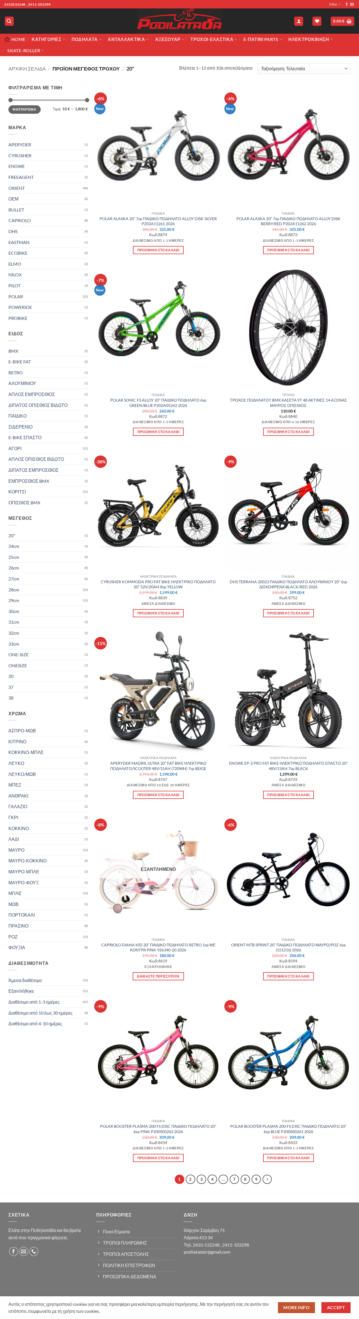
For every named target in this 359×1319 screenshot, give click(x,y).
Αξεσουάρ (168, 39)
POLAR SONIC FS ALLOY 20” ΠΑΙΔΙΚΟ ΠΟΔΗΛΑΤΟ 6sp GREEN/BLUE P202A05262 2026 (158, 403)
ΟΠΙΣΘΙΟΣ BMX (24, 502)
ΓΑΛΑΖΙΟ (17, 806)
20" (11, 535)
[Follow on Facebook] (346, 4)
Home (18, 39)
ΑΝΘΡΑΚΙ (18, 795)
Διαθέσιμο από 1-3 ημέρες (34, 1001)
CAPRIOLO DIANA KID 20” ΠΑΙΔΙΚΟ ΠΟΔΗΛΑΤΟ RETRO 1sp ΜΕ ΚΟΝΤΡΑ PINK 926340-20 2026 (158, 947)
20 (10, 676)
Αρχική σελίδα (27, 68)
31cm (13, 622)
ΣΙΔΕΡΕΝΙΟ (20, 426)
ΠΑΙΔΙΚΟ (17, 415)
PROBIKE (17, 318)
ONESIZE (17, 665)
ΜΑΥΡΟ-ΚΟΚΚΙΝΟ (27, 860)
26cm (13, 567)
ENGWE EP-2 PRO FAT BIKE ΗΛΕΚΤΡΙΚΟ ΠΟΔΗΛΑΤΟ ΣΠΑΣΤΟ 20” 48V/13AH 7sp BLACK (288, 766)
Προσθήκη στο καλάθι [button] (158, 250)
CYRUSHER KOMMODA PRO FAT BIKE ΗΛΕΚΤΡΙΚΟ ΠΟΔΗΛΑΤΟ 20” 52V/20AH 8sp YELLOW (158, 584)
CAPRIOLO (19, 220)
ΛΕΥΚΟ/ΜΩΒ (22, 774)
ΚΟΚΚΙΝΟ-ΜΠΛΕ (26, 752)
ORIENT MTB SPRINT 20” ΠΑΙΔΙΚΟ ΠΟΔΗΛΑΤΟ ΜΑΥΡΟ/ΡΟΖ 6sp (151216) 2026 (288, 947)
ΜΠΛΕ (15, 893)
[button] (9, 21)
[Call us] (33, 1251)
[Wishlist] (316, 21)
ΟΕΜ (13, 198)
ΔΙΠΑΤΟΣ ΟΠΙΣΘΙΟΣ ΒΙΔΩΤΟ (38, 405)
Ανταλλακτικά (126, 39)
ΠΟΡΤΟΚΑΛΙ (21, 914)
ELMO (14, 263)
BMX (13, 351)
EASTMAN (18, 242)
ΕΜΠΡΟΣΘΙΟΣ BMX (28, 481)
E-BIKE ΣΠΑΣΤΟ (25, 437)
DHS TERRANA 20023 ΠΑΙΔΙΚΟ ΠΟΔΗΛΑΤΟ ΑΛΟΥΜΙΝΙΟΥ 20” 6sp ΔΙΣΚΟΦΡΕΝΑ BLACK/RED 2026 (288, 584)
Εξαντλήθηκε (21, 991)
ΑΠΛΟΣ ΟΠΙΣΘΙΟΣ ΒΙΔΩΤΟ (36, 459)
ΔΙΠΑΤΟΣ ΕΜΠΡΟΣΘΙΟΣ (33, 470)
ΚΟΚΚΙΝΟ (18, 828)
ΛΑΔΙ (13, 839)
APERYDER (19, 144)
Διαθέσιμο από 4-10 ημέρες (35, 1023)
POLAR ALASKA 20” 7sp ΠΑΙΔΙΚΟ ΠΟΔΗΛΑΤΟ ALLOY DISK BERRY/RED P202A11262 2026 (288, 221)
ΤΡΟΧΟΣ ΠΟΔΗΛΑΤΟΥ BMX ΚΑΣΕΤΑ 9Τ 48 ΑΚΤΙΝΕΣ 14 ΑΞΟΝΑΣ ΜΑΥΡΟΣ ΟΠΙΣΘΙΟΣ (288, 403)
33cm (13, 643)
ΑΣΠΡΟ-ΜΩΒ (22, 730)
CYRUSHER (19, 155)
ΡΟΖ (13, 936)
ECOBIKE (17, 253)
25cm (13, 557)
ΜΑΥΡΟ (16, 850)
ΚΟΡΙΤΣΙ (17, 491)
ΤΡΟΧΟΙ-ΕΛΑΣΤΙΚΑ (211, 39)
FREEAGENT (21, 177)
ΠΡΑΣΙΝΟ (18, 925)
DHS (12, 231)
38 (10, 697)
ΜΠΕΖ (14, 784)
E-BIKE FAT (19, 361)
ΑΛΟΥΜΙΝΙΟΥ (22, 383)
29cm (13, 600)
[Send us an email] (352, 4)
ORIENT (16, 188)
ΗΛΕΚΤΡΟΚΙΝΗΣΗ (308, 39)
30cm (13, 611)
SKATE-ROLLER (23, 50)
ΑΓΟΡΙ (15, 448)
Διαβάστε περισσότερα (158, 976)
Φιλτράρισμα (24, 109)
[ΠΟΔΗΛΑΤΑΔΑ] (179, 21)
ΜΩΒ (13, 904)
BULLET (16, 209)
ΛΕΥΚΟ (16, 763)
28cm (13, 589)
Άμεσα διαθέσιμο (25, 980)
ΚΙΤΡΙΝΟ (17, 741)
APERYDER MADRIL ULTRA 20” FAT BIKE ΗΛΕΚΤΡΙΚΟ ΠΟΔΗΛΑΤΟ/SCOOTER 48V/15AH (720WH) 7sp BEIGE (158, 766)
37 (10, 687)
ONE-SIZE (18, 654)
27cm (13, 578)
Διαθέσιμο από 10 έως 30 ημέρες (40, 1012)
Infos (333, 4)
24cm (13, 546)
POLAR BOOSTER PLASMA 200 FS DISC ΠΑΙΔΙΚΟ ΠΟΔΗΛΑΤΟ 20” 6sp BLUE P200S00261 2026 (288, 1129)
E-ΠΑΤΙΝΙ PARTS (260, 39)
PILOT (14, 285)
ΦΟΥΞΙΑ (16, 947)
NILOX (15, 274)
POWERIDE (20, 307)
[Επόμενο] (267, 1179)
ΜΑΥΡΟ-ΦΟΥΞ (23, 882)
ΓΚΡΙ (13, 817)
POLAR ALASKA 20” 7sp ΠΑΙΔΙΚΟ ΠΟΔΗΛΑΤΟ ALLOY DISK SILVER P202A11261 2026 (158, 221)
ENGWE (16, 166)
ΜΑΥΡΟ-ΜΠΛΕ (23, 871)
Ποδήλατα (85, 39)
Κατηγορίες (46, 39)
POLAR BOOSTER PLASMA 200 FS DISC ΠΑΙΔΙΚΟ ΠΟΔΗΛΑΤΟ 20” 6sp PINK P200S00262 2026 (158, 1129)
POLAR (15, 296)
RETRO (15, 372)
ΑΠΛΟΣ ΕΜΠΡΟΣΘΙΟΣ (31, 394)
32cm (13, 632)
